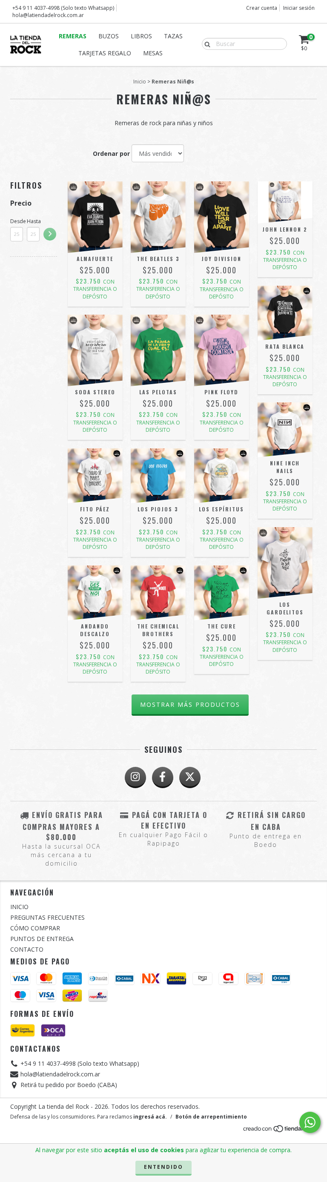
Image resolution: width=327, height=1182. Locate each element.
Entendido (163, 1167)
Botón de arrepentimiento (211, 1116)
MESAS (153, 53)
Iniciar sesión (299, 7)
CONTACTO (26, 949)
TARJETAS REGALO (104, 53)
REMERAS (72, 36)
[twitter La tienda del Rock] (190, 777)
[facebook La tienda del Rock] (162, 777)
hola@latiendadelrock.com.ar (48, 15)
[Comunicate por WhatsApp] (310, 1122)
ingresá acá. (150, 1116)
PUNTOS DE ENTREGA (42, 939)
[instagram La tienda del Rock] (135, 777)
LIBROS (141, 36)
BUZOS (108, 36)
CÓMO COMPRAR (35, 928)
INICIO (19, 907)
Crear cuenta (261, 7)
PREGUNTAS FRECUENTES (47, 917)
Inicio (139, 81)
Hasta (33, 221)
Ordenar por (111, 153)
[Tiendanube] (279, 1131)
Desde (16, 221)
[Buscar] (205, 43)
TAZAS (173, 36)
